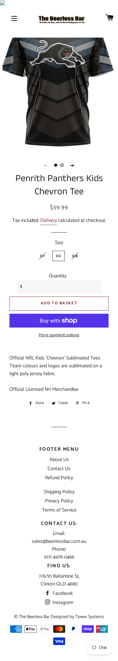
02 (58, 256)
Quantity (57, 276)
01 (42, 256)
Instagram (62, 602)
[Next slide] (72, 165)
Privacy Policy (59, 501)
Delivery (48, 220)
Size (59, 243)
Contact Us (59, 468)
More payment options (59, 335)
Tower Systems (89, 617)
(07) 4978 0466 (59, 557)
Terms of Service (59, 510)
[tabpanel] (59, 78)
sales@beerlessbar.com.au (59, 541)
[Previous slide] (46, 165)
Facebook (62, 593)
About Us (59, 459)
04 (75, 256)
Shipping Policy (59, 492)
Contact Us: (59, 523)
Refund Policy (59, 478)
